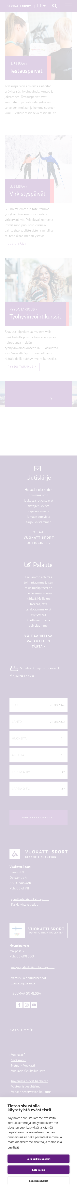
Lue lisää (13, 1147)
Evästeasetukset (38, 1181)
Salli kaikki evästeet (38, 1159)
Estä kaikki (38, 1170)
